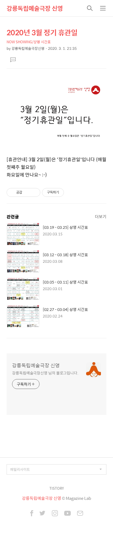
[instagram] (55, 513)
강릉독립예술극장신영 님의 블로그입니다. (45, 373)
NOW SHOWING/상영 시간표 (29, 42)
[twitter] (42, 513)
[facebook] (31, 513)
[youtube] (67, 513)
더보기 (100, 216)
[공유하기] (27, 192)
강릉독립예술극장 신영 (35, 8)
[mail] (80, 513)
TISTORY (56, 488)
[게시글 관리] (34, 192)
